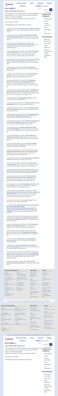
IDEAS (8, 301)
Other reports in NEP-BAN (11, 22)
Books (45, 27)
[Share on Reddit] (11, 8)
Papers (16, 104)
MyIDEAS (42, 6)
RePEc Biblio (47, 43)
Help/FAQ (22, 6)
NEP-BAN (19, 13)
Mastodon (27, 18)
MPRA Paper (34, 115)
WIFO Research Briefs (16, 159)
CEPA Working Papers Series (13, 153)
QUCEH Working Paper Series (16, 93)
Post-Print (18, 240)
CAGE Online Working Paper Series (20, 75)
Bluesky (34, 18)
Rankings (49, 3)
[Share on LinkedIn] (12, 8)
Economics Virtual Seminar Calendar (48, 51)
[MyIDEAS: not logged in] (39, 8)
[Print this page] (15, 8)
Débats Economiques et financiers (20, 211)
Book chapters (47, 29)
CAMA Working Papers (22, 193)
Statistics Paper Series (22, 68)
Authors (32, 3)
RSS (22, 18)
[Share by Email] (14, 8)
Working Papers (20, 185)
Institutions (40, 3)
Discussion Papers (15, 30)
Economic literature (21, 3)
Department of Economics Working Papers (16, 83)
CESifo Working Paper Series (32, 219)
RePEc (13, 301)
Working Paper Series (25, 109)
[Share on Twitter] (8, 8)
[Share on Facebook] (10, 8)
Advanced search (48, 12)
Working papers (48, 18)
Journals (46, 21)
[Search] (50, 9)
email (19, 18)
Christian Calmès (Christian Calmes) (23, 15)
